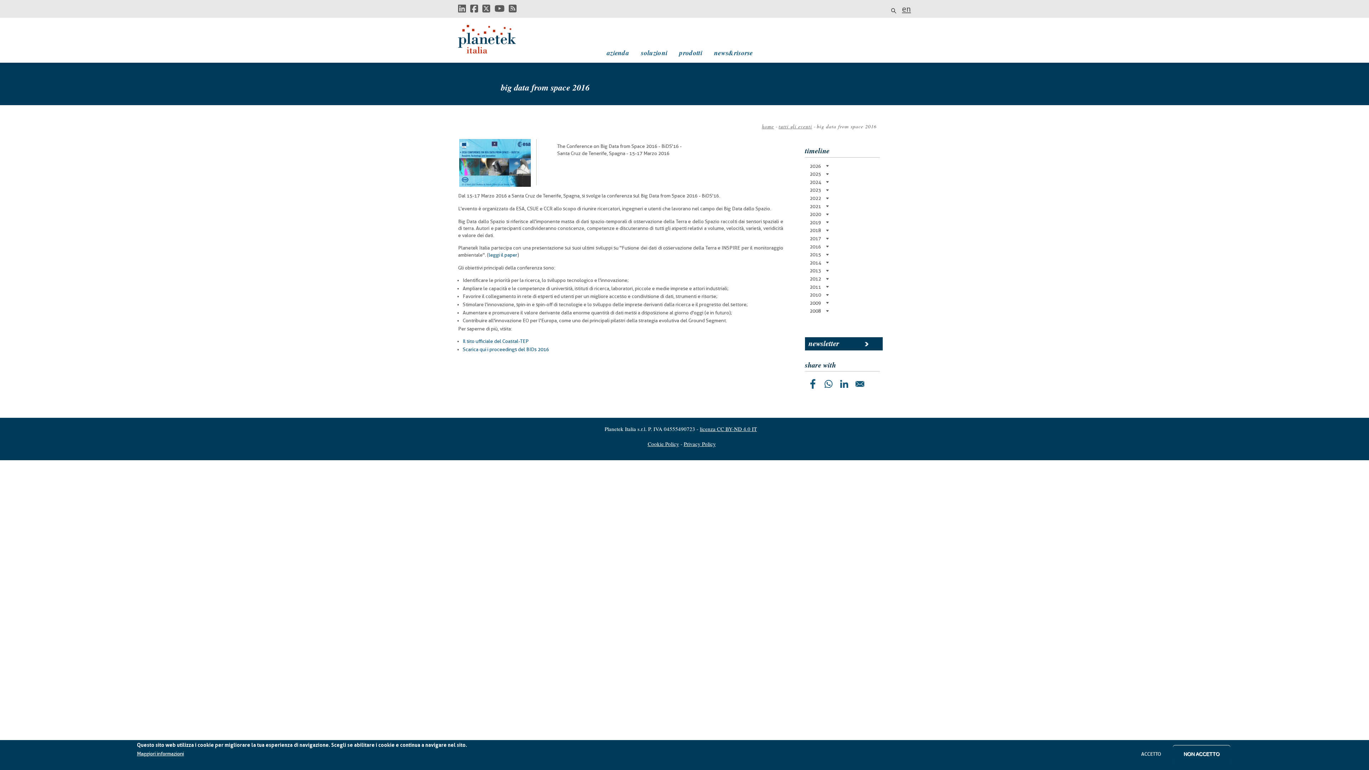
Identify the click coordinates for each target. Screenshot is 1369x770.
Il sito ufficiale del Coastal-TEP (496, 341)
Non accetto (1202, 754)
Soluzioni (654, 52)
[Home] (493, 39)
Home (768, 126)
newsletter (824, 343)
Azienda (618, 52)
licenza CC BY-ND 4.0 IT (728, 428)
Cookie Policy (663, 443)
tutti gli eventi (795, 126)
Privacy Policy (700, 443)
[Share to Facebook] (813, 384)
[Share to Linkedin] (844, 384)
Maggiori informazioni (160, 754)
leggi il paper (503, 255)
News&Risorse (733, 52)
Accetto (1151, 754)
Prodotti (690, 52)
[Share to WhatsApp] (828, 384)
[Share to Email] (860, 384)
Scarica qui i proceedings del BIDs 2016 (506, 349)
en (906, 9)
